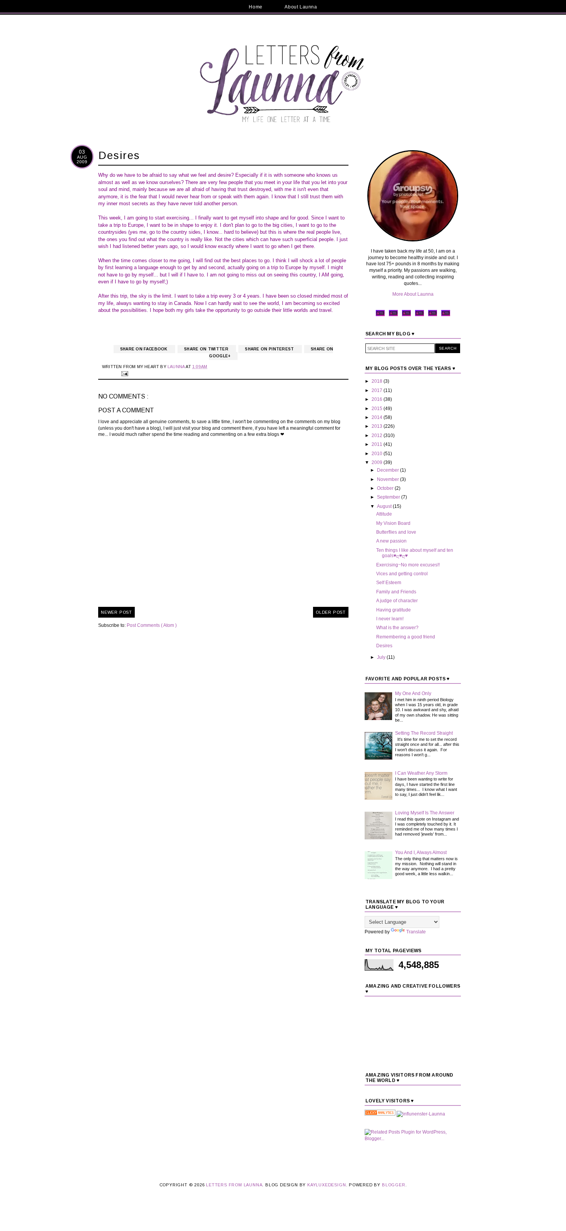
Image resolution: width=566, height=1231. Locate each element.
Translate (416, 932)
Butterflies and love (396, 532)
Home (255, 7)
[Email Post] (123, 373)
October (386, 488)
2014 (377, 417)
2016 (377, 399)
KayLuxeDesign (326, 1184)
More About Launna (413, 294)
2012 (377, 435)
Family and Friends (396, 592)
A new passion (391, 541)
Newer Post (116, 612)
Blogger (393, 1184)
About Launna (301, 7)
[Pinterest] (406, 315)
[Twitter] (393, 315)
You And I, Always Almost (421, 852)
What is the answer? (397, 627)
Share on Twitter (206, 349)
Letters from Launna (234, 1184)
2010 (377, 453)
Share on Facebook (144, 349)
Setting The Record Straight (424, 733)
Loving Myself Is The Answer (424, 813)
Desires (384, 645)
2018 (377, 381)
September (389, 497)
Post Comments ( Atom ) (152, 625)
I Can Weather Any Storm (421, 773)
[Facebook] (380, 315)
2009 (377, 462)
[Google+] (433, 315)
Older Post (331, 612)
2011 (377, 444)
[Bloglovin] (446, 315)
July (382, 657)
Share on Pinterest (270, 349)
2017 (377, 390)
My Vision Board (393, 523)
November (388, 479)
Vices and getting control (402, 573)
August (385, 506)
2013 (377, 426)
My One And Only (413, 693)
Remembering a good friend (405, 637)
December (388, 470)
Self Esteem (388, 582)
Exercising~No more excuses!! (408, 565)
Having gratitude (393, 610)
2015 (377, 408)
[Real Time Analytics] (380, 1114)
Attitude (384, 514)
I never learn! (390, 618)
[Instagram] (419, 315)
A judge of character (397, 600)
